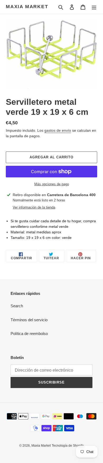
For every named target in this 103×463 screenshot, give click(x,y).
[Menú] (94, 7)
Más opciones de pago (51, 184)
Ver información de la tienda (34, 207)
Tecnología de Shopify (68, 445)
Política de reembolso (29, 333)
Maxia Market (27, 6)
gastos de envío (57, 130)
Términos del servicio (29, 320)
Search (17, 306)
